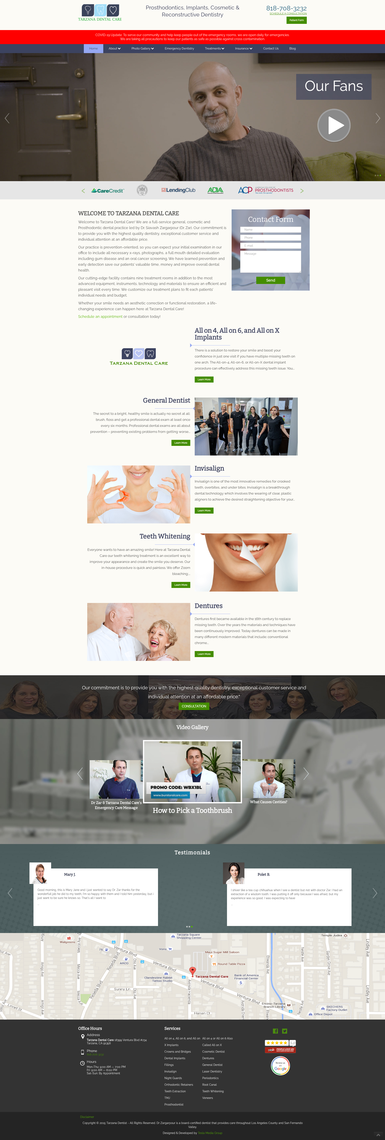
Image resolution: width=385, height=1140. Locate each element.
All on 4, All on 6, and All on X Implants (237, 334)
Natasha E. (267, 874)
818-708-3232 (286, 8)
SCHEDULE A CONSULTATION (288, 13)
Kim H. (70, 874)
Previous (75, 784)
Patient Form (297, 20)
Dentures (209, 606)
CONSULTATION (194, 706)
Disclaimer (87, 1117)
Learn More (204, 379)
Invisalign (209, 468)
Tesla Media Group (210, 1133)
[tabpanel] (192, 779)
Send (270, 280)
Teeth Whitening (165, 536)
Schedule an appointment (100, 316)
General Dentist (166, 400)
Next (310, 784)
